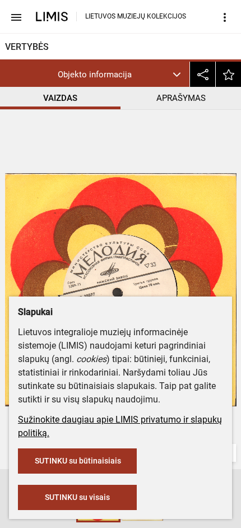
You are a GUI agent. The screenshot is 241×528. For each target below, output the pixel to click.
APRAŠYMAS (181, 98)
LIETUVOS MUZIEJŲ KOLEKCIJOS (135, 16)
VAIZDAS (60, 98)
